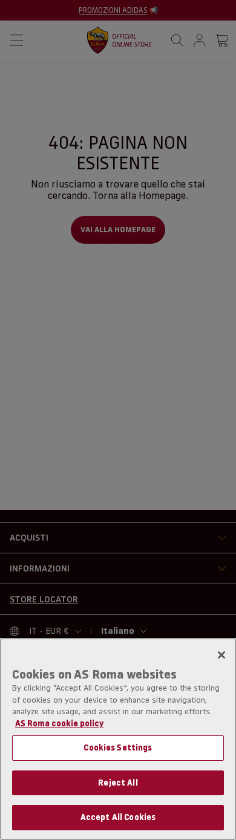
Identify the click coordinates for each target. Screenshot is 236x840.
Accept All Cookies (118, 817)
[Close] (221, 655)
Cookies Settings (118, 747)
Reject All (117, 782)
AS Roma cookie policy (59, 723)
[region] (118, 739)
